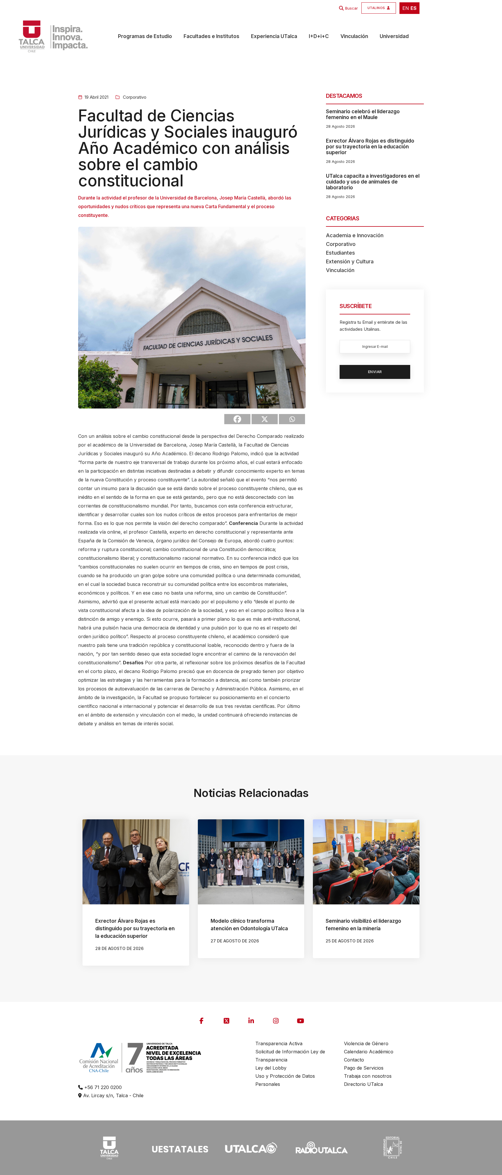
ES (413, 8)
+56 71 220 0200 (102, 1087)
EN (405, 8)
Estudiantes (340, 253)
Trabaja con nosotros (368, 1076)
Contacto (354, 1060)
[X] (265, 419)
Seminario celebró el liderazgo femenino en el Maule (363, 114)
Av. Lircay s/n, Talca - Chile (113, 1095)
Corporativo (134, 97)
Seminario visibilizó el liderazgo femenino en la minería (363, 924)
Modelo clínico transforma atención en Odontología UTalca (249, 924)
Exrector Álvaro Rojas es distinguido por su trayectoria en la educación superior (370, 146)
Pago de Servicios (363, 1068)
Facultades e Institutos (211, 36)
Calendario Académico (368, 1052)
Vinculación (354, 36)
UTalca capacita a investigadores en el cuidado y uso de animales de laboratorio (372, 181)
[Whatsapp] (292, 419)
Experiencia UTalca (274, 36)
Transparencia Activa (278, 1043)
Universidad (394, 36)
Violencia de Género (366, 1043)
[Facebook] (237, 419)
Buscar (351, 8)
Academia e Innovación (354, 235)
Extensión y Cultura (350, 261)
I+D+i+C (319, 36)
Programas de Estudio (145, 36)
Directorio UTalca (363, 1084)
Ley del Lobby (270, 1068)
